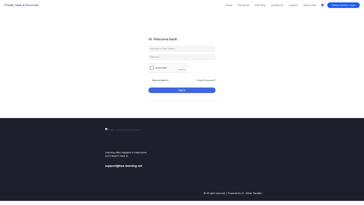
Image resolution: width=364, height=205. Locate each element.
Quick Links (309, 5)
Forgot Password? (206, 80)
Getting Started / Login (343, 5)
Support (293, 5)
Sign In (182, 90)
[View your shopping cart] (322, 5)
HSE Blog (260, 5)
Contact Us (277, 5)
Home (229, 5)
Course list (243, 5)
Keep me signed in (160, 80)
